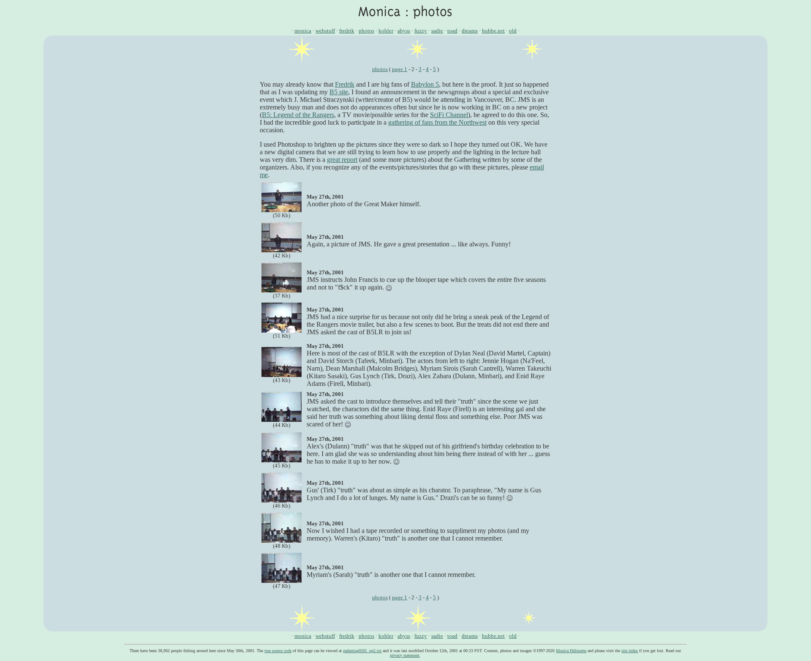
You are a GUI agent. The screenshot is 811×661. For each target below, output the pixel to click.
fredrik (346, 30)
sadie (437, 30)
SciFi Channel (449, 114)
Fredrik (344, 84)
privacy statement (404, 655)
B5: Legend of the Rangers (298, 114)
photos (366, 30)
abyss (403, 30)
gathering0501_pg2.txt (362, 650)
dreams (470, 30)
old (513, 30)
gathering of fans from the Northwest (437, 122)
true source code (277, 650)
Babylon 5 (425, 84)
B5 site (338, 92)
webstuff (325, 30)
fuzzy (420, 30)
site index (629, 650)
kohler (385, 30)
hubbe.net (493, 30)
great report (342, 159)
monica (302, 30)
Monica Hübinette (571, 650)
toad (452, 30)
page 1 (399, 69)
